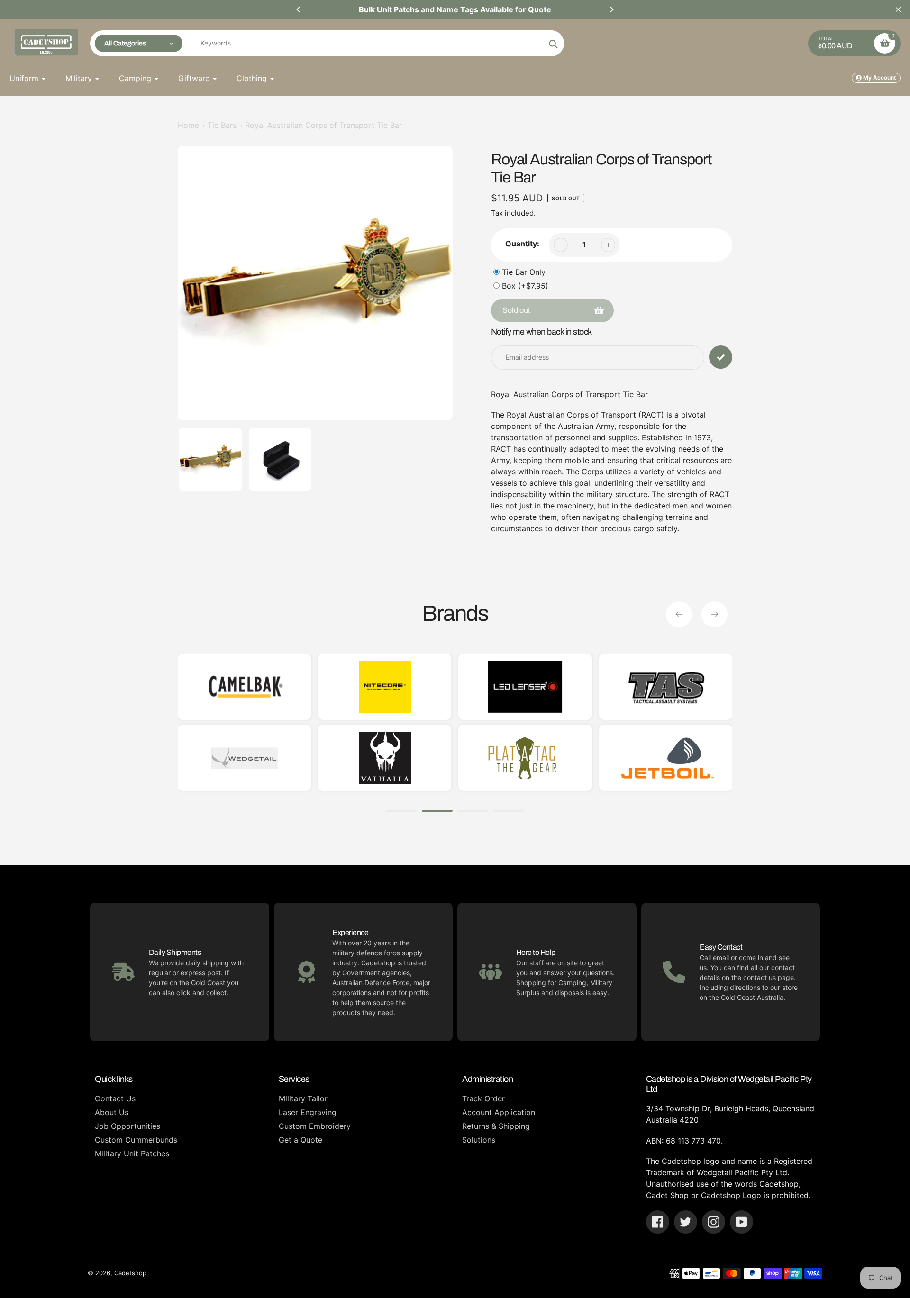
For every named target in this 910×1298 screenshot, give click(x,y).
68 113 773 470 (693, 1140)
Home (188, 125)
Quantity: (522, 243)
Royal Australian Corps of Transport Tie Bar (323, 125)
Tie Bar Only (524, 272)
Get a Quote (300, 1139)
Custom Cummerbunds (136, 1139)
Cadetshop (130, 1273)
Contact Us (115, 1098)
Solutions (478, 1139)
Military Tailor (303, 1098)
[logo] (244, 758)
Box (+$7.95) (525, 285)
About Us (111, 1112)
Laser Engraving (308, 1112)
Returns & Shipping (496, 1126)
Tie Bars (222, 125)
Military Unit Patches (132, 1153)
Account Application (498, 1112)
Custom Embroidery (315, 1126)
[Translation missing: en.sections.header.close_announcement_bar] (898, 9)
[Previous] (298, 9)
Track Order (483, 1098)
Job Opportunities (127, 1126)
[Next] (611, 9)
